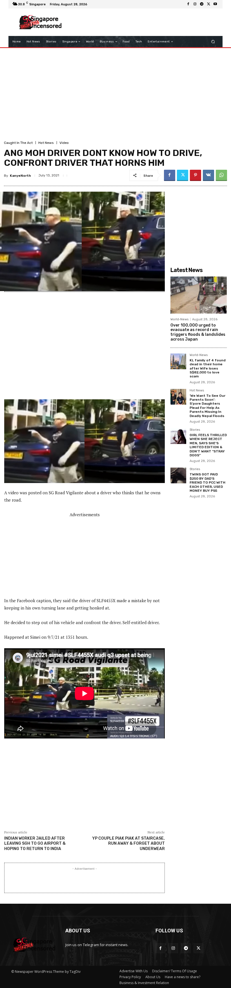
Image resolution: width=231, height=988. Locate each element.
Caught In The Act (18, 142)
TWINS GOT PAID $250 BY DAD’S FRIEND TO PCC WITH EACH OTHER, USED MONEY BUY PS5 (207, 482)
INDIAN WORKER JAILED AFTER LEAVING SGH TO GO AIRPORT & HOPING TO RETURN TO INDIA (35, 843)
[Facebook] (188, 4)
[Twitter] (208, 4)
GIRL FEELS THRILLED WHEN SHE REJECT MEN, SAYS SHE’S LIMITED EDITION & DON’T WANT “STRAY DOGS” (208, 445)
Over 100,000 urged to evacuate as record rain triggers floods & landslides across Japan (197, 332)
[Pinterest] (195, 175)
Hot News (46, 142)
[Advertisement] (142, 22)
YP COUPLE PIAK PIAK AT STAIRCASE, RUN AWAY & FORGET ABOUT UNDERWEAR (128, 843)
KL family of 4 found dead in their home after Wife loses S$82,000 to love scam (208, 368)
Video (64, 142)
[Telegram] (201, 4)
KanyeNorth (20, 175)
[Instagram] (195, 4)
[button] (213, 41)
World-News (179, 319)
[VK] (208, 175)
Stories (195, 430)
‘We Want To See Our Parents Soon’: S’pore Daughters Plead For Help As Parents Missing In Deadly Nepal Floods (207, 406)
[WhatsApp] (221, 175)
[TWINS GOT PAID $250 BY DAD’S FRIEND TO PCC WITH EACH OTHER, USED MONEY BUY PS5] (178, 475)
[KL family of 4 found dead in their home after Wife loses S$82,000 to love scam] (178, 361)
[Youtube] (215, 4)
